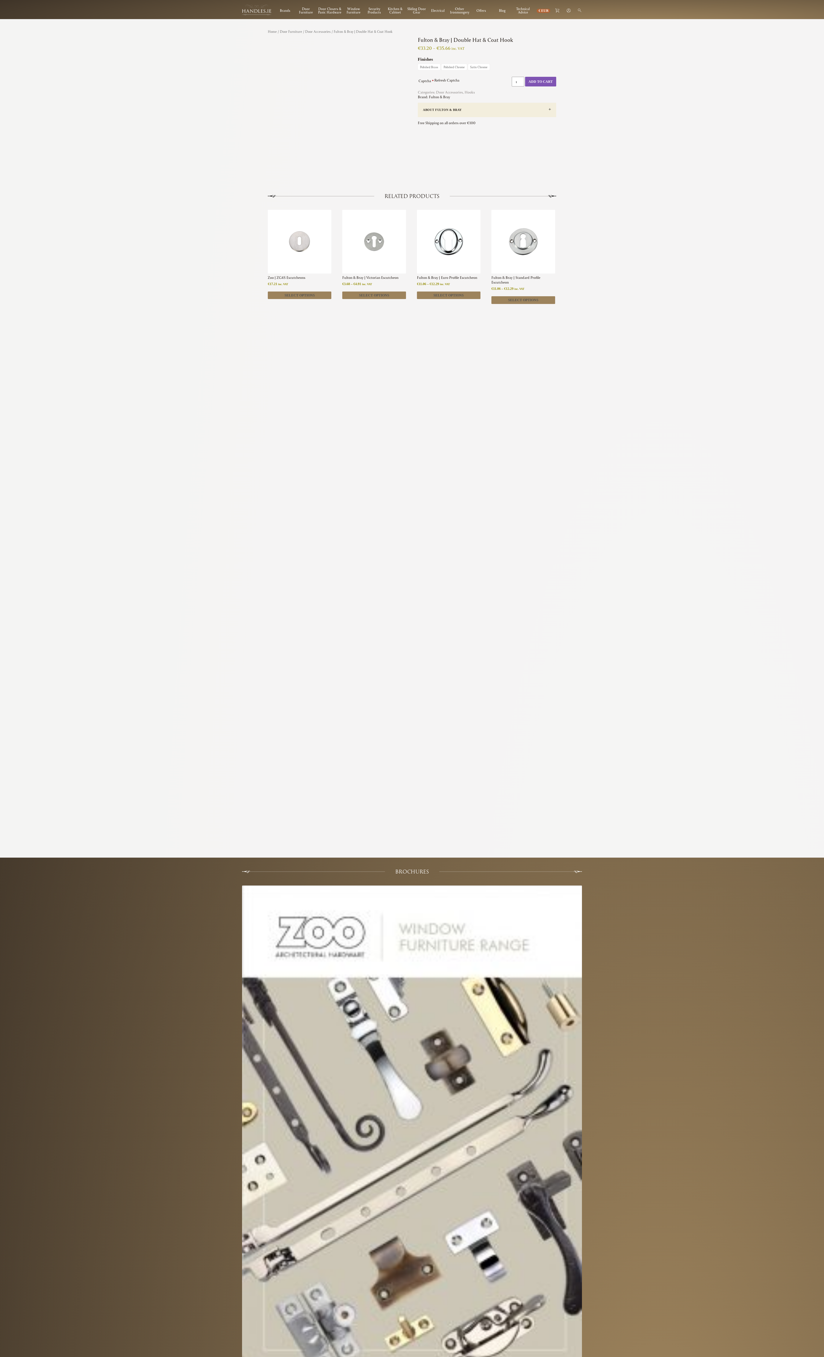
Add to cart (541, 81)
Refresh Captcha (446, 80)
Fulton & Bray (439, 97)
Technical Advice (523, 11)
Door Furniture (306, 11)
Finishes (425, 59)
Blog (502, 10)
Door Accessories (318, 31)
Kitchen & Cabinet (395, 11)
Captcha (426, 81)
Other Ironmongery (459, 11)
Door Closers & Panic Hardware (329, 11)
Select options (300, 295)
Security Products (374, 11)
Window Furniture (353, 11)
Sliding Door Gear (416, 11)
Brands (285, 10)
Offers (481, 10)
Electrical (438, 10)
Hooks (470, 92)
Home (272, 31)
